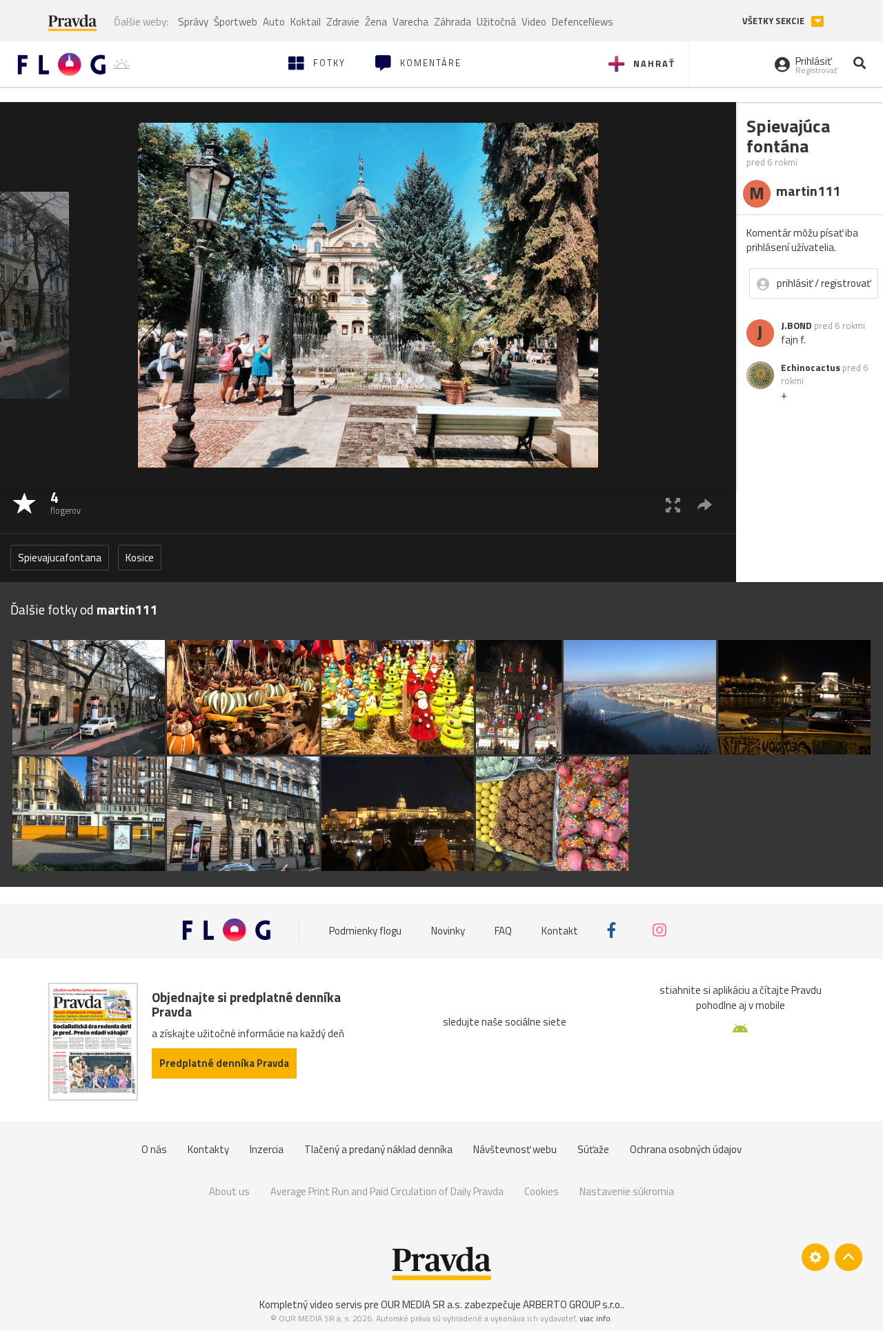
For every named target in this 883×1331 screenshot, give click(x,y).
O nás (154, 1149)
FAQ (503, 930)
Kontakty (208, 1149)
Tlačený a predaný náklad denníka (378, 1149)
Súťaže (593, 1149)
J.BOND (796, 325)
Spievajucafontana (59, 558)
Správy (193, 22)
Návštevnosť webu (515, 1149)
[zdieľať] (704, 504)
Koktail (305, 22)
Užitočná (496, 22)
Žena (376, 22)
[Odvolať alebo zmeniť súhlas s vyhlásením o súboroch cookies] (815, 1257)
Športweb (235, 22)
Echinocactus (810, 367)
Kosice (140, 558)
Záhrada (452, 22)
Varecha (410, 22)
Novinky (448, 930)
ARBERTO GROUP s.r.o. (572, 1304)
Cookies (541, 1191)
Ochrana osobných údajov (686, 1149)
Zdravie (342, 22)
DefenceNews (582, 22)
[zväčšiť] (673, 504)
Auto (274, 22)
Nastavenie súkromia (626, 1191)
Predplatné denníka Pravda (224, 1063)
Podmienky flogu (365, 930)
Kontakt (560, 930)
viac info (595, 1318)
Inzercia (267, 1149)
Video (534, 22)
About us (229, 1191)
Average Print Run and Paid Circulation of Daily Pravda (387, 1191)
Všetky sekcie (774, 21)
